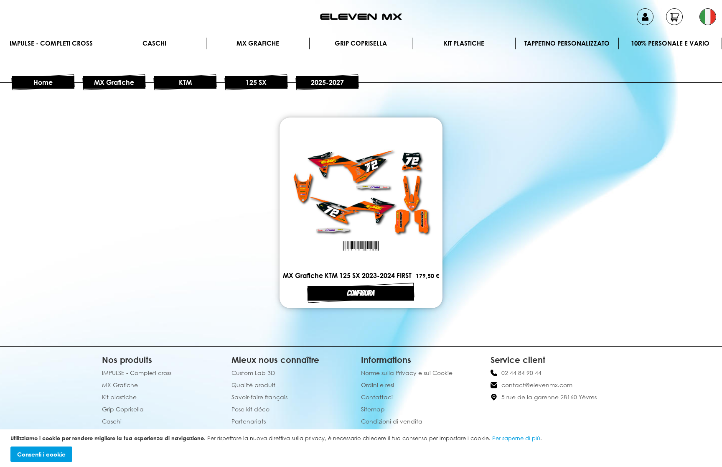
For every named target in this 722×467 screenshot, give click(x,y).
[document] (362, 448)
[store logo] (361, 16)
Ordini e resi (377, 384)
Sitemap (373, 409)
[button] (707, 16)
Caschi (154, 43)
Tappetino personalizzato (567, 43)
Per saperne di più (516, 438)
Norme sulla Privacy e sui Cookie (407, 372)
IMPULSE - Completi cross (51, 43)
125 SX (256, 82)
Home (43, 82)
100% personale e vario (670, 43)
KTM (185, 82)
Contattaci (377, 397)
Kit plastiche (464, 43)
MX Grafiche (257, 43)
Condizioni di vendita (391, 421)
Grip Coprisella (361, 43)
